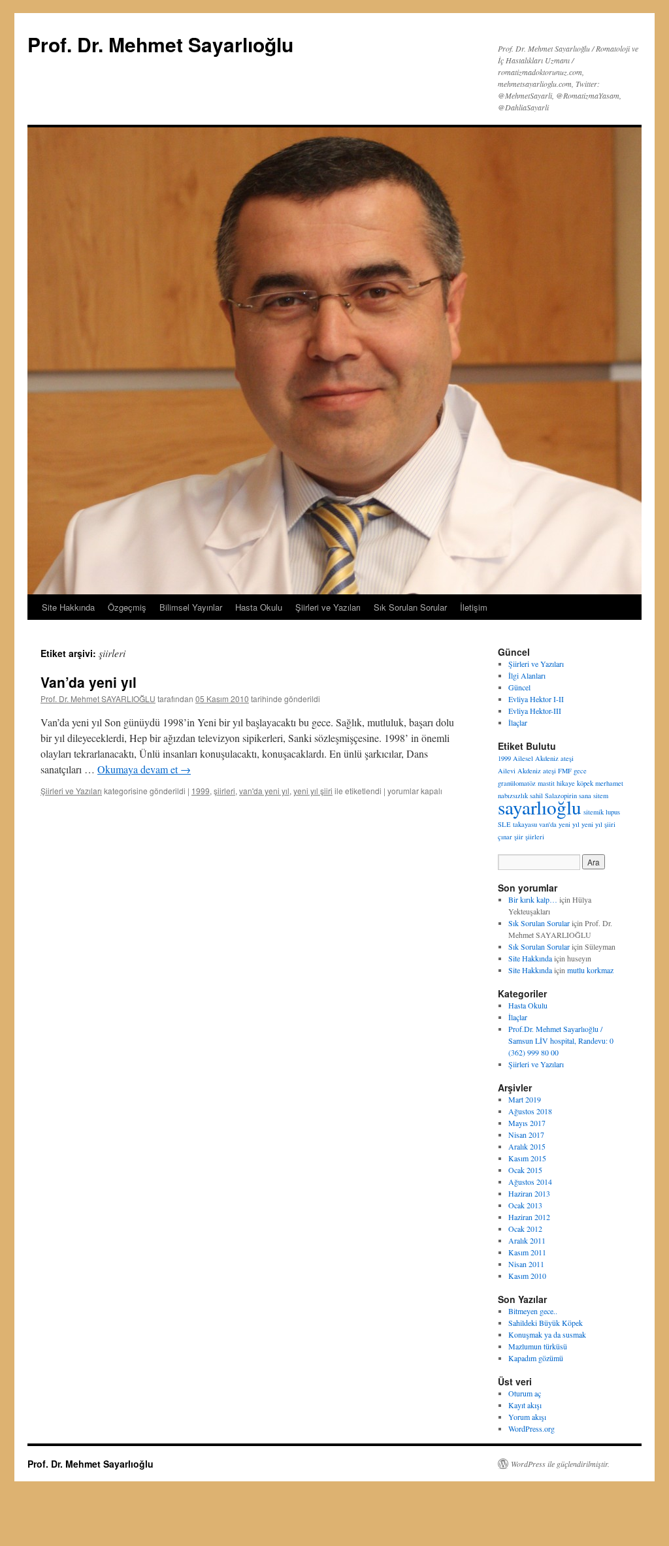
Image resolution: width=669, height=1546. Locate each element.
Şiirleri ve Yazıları (328, 607)
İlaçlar (517, 722)
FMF (565, 770)
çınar (505, 836)
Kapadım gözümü (535, 1358)
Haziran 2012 (529, 1217)
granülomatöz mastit (526, 783)
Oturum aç (524, 1393)
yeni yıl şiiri (313, 790)
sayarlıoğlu (539, 807)
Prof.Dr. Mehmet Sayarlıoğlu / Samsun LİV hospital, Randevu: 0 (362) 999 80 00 (560, 1040)
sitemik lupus (601, 811)
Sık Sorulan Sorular (410, 607)
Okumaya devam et (144, 769)
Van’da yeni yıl (89, 682)
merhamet (609, 783)
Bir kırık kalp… (532, 899)
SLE (504, 824)
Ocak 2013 (525, 1205)
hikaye (566, 783)
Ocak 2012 (525, 1228)
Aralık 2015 (527, 1146)
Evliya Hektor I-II (536, 699)
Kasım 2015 (527, 1158)
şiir (518, 836)
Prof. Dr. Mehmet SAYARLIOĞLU (98, 698)
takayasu (525, 824)
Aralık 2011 (527, 1240)
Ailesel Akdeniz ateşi (543, 758)
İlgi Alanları (527, 675)
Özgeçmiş (127, 607)
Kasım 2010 (527, 1275)
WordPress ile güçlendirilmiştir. (560, 1463)
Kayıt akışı (525, 1405)
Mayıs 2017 (527, 1123)
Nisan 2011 (526, 1264)
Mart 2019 (524, 1099)
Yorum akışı (527, 1416)
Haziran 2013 (529, 1193)
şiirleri (224, 790)
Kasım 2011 (527, 1252)
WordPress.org (531, 1428)
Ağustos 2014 (530, 1181)
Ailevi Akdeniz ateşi (527, 770)
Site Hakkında (68, 607)
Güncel (519, 687)
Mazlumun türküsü (537, 1346)
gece (580, 770)
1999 (200, 790)
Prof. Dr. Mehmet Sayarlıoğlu (160, 44)
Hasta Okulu (258, 607)
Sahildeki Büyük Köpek (545, 1322)
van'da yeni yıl (264, 790)
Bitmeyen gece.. (532, 1311)
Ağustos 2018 (530, 1111)
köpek (585, 783)
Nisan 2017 (526, 1134)
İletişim (473, 607)
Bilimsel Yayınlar (190, 607)
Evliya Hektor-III (534, 710)
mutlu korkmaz (590, 970)
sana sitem (593, 795)
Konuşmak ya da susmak (547, 1334)
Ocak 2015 (525, 1170)
